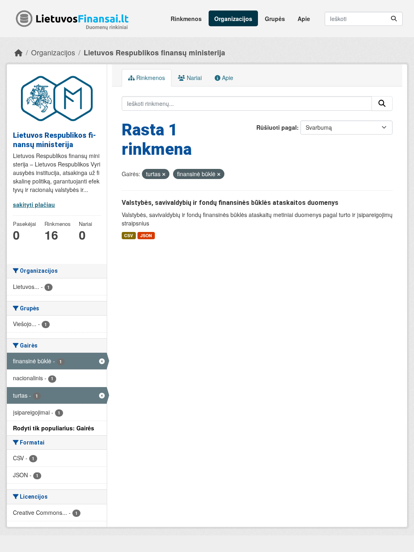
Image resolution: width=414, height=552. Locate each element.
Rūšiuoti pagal (276, 127)
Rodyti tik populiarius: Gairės (53, 428)
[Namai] (19, 52)
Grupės (275, 19)
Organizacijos (233, 19)
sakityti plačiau (34, 204)
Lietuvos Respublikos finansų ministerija (154, 52)
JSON (146, 235)
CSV (128, 235)
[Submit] (394, 19)
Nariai (193, 78)
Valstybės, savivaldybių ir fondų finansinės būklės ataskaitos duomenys (230, 202)
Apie (304, 19)
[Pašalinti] (163, 174)
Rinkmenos (186, 19)
